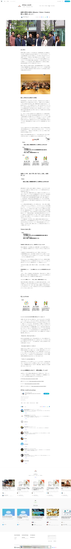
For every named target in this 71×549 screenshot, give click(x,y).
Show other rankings (35, 506)
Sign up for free (67, 1)
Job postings (53, 5)
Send (55, 541)
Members (46, 5)
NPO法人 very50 (26, 5)
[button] (17, 535)
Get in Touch (50, 541)
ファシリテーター (23, 399)
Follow (24, 6)
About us (43, 5)
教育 (35, 500)
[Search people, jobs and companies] (62, 1)
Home (40, 5)
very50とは (35, 474)
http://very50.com (28, 6)
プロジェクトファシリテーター (25, 396)
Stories (49, 5)
